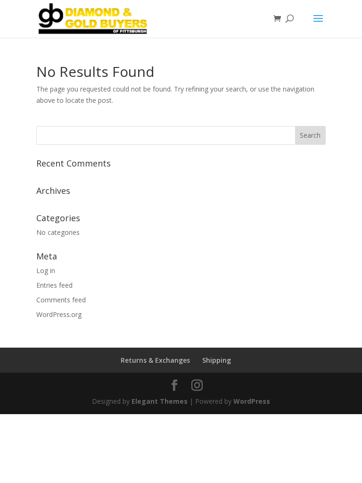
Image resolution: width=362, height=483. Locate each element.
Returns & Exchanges (155, 360)
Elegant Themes (160, 401)
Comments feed (61, 299)
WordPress (251, 401)
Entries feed (54, 285)
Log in (45, 270)
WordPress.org (59, 314)
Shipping (216, 360)
